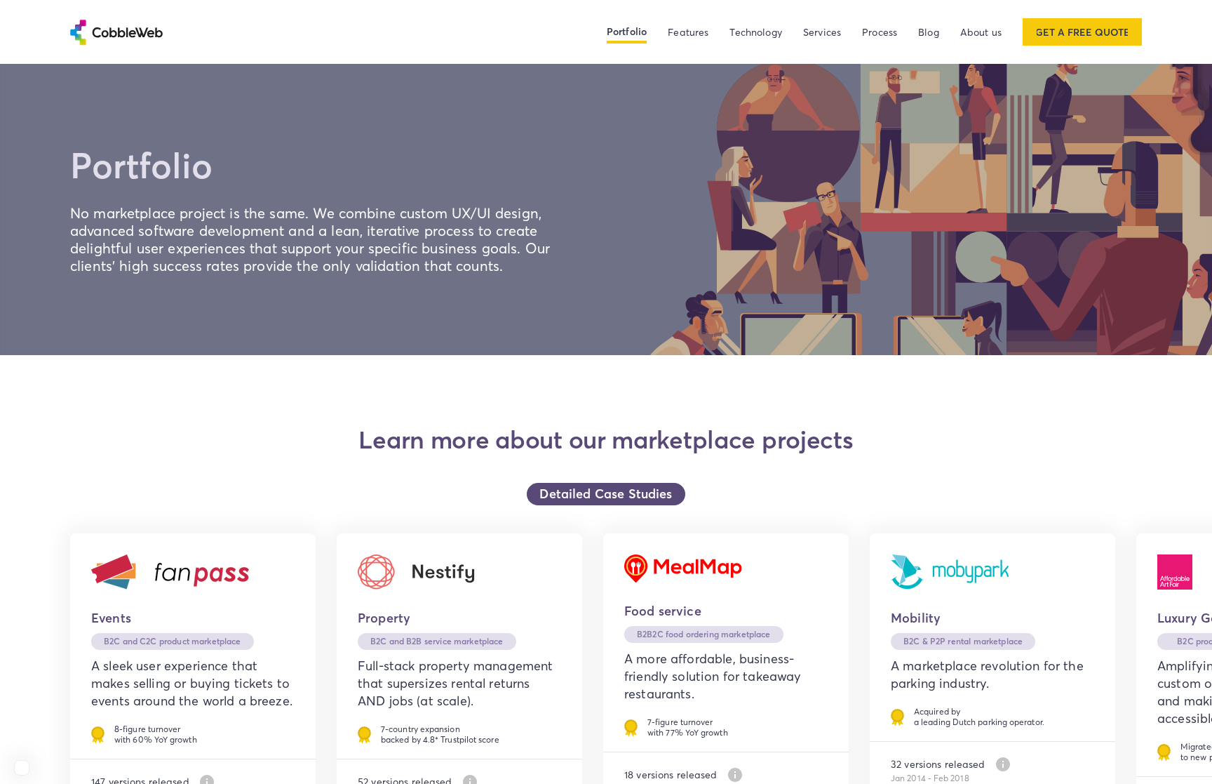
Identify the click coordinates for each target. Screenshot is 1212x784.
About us (981, 32)
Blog (928, 32)
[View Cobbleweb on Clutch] (21, 768)
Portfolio (627, 31)
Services (822, 32)
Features (688, 32)
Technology (755, 32)
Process (879, 32)
